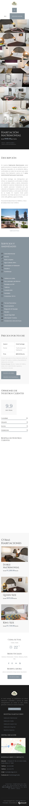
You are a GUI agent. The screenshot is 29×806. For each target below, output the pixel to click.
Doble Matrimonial (11, 566)
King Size (8, 622)
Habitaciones (10, 142)
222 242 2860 (10, 766)
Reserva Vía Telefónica (10, 377)
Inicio (3, 142)
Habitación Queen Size (10, 724)
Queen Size (9, 595)
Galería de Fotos (14, 231)
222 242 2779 (10, 769)
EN (5, 16)
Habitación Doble (9, 721)
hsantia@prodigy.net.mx (11, 772)
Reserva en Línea (8, 373)
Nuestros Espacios (9, 730)
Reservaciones (14, 677)
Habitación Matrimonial (10, 718)
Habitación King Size (9, 727)
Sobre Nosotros (14, 709)
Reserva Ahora (17, 16)
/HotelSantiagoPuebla (14, 775)
